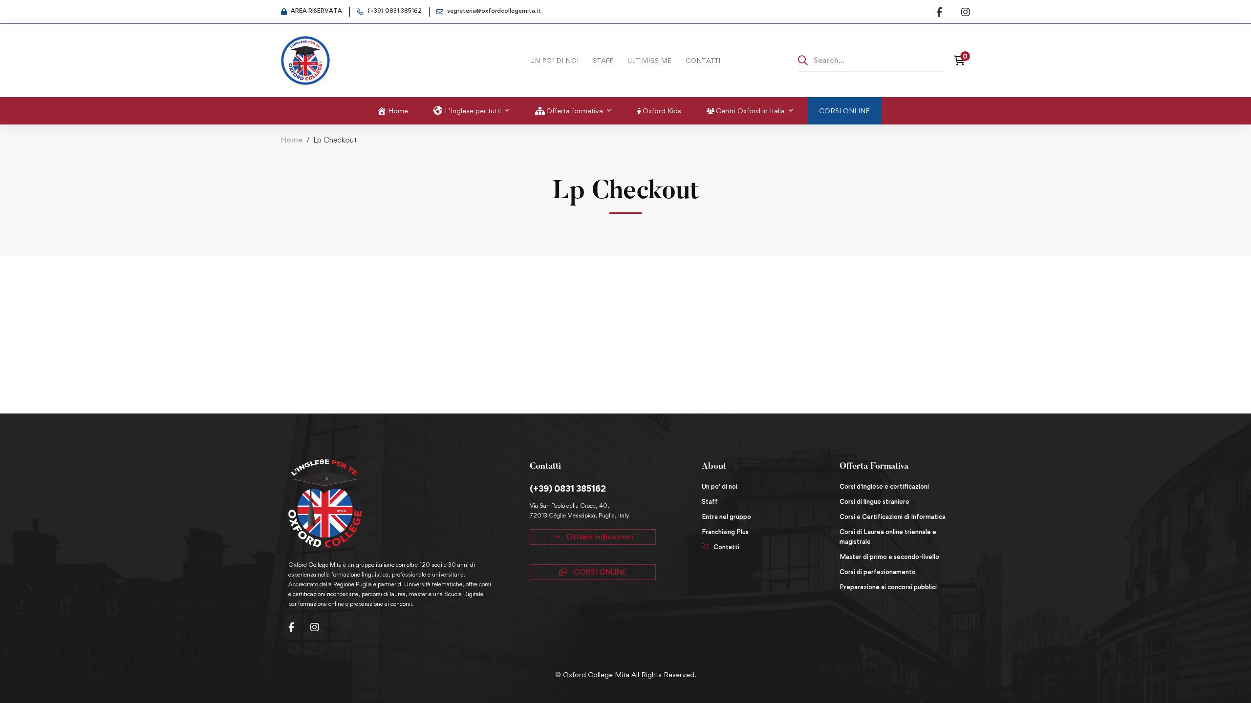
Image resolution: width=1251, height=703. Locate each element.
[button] (593, 537)
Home (291, 140)
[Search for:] (871, 60)
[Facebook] (291, 627)
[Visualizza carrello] (962, 60)
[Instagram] (314, 627)
